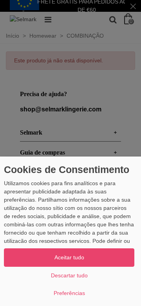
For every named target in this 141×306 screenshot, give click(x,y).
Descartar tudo (69, 275)
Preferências (69, 293)
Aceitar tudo (69, 257)
